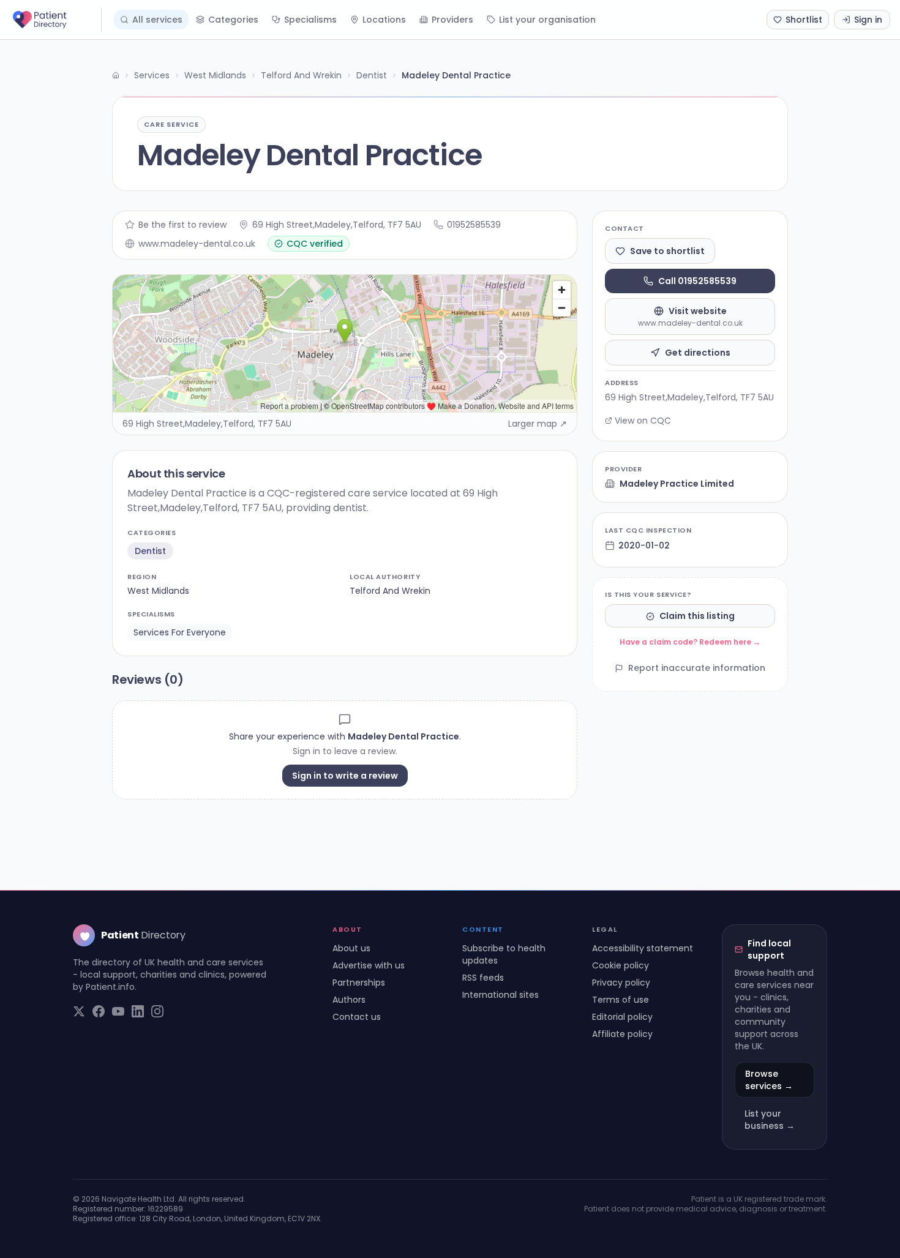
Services (152, 75)
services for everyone (179, 632)
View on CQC (643, 420)
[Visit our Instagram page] (157, 1011)
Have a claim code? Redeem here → (690, 642)
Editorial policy (622, 1017)
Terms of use (620, 1000)
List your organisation (547, 19)
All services (157, 19)
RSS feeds (483, 978)
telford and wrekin (390, 591)
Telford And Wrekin (301, 75)
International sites (500, 995)
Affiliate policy (622, 1034)
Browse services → (769, 1080)
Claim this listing (697, 616)
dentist (150, 551)
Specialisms (310, 19)
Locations (384, 19)
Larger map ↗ (537, 423)
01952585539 (474, 225)
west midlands (158, 591)
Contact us (356, 1017)
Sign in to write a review (345, 775)
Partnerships (358, 982)
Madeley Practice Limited (677, 483)
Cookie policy (620, 965)
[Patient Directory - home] (56, 19)
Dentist (371, 75)
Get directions (697, 352)
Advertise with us (368, 965)
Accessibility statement (642, 948)
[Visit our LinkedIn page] (138, 1011)
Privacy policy (621, 982)
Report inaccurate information (696, 668)
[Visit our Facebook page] (98, 1011)
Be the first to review (182, 225)
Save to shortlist (667, 251)
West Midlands (215, 75)
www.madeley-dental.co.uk (196, 244)
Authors (349, 1000)
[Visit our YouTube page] (118, 1011)
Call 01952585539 (697, 281)
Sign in (868, 19)
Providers (452, 19)
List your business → (769, 1119)
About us (351, 948)
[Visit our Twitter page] (79, 1011)
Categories (233, 19)
